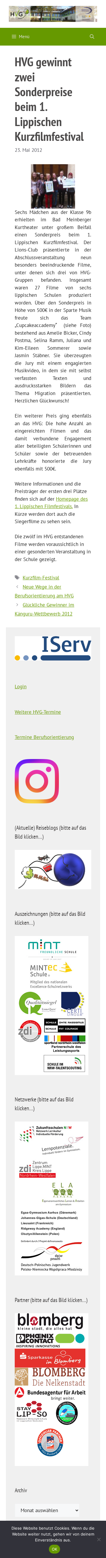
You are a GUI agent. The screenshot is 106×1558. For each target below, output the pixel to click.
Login (20, 686)
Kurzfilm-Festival (41, 577)
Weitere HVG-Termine (38, 712)
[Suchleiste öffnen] (92, 37)
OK (54, 1549)
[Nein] (99, 1539)
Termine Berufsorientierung (44, 737)
